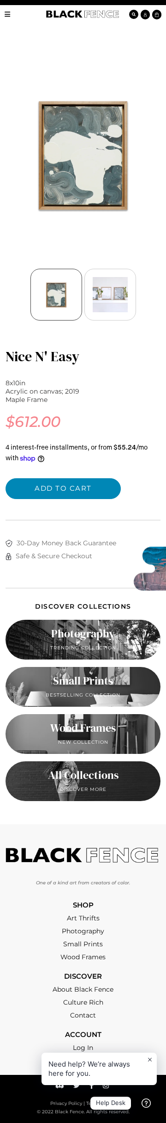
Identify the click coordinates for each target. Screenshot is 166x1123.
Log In (83, 1047)
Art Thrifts (83, 918)
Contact (83, 1015)
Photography (83, 931)
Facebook (92, 1087)
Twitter (78, 1087)
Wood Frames (83, 957)
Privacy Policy (66, 1103)
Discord (60, 1087)
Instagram (107, 1087)
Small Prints (83, 944)
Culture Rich (83, 1002)
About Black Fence (83, 989)
